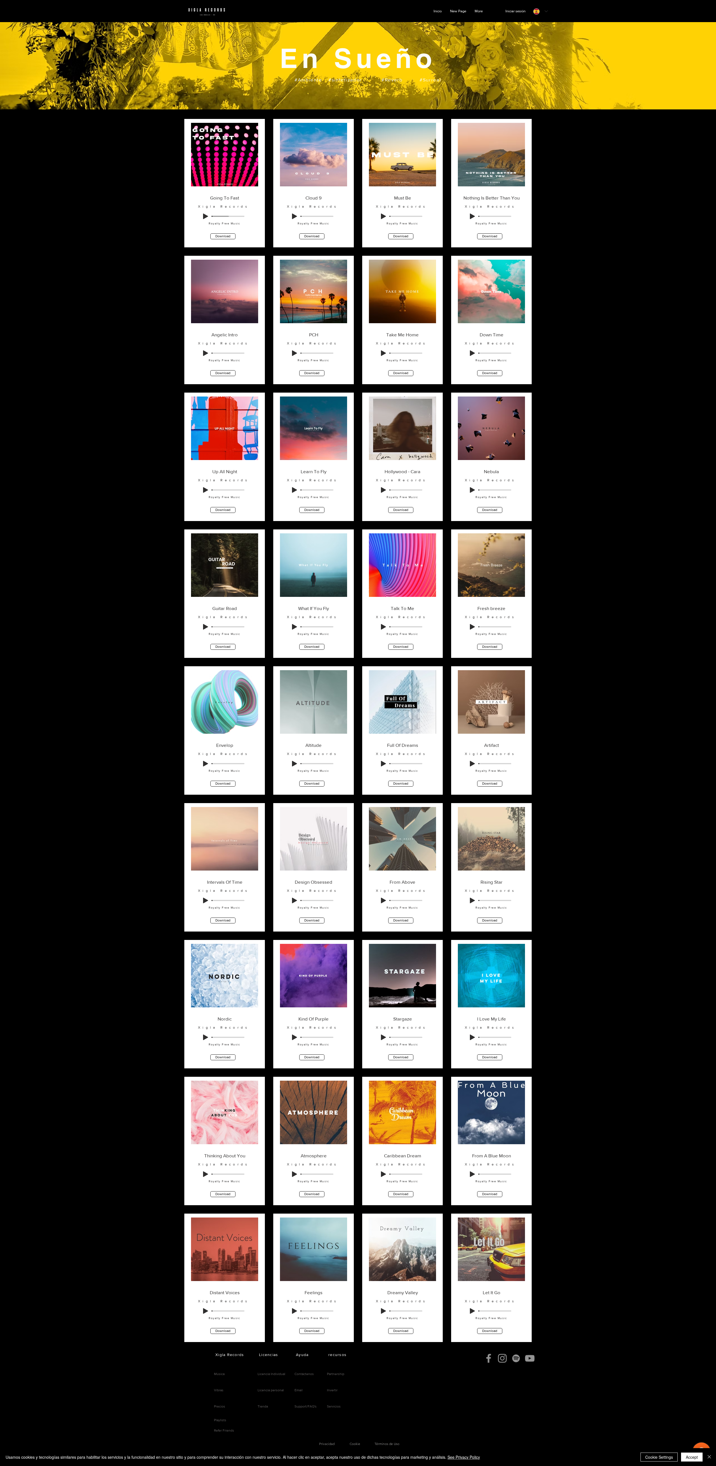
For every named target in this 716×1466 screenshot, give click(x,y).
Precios (219, 1406)
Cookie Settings (659, 1457)
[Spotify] (516, 1358)
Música (219, 1374)
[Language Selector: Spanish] (540, 11)
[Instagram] (502, 1358)
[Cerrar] (709, 1457)
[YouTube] (530, 1358)
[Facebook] (488, 1358)
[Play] (205, 216)
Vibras (218, 1390)
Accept (692, 1457)
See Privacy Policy (463, 1457)
